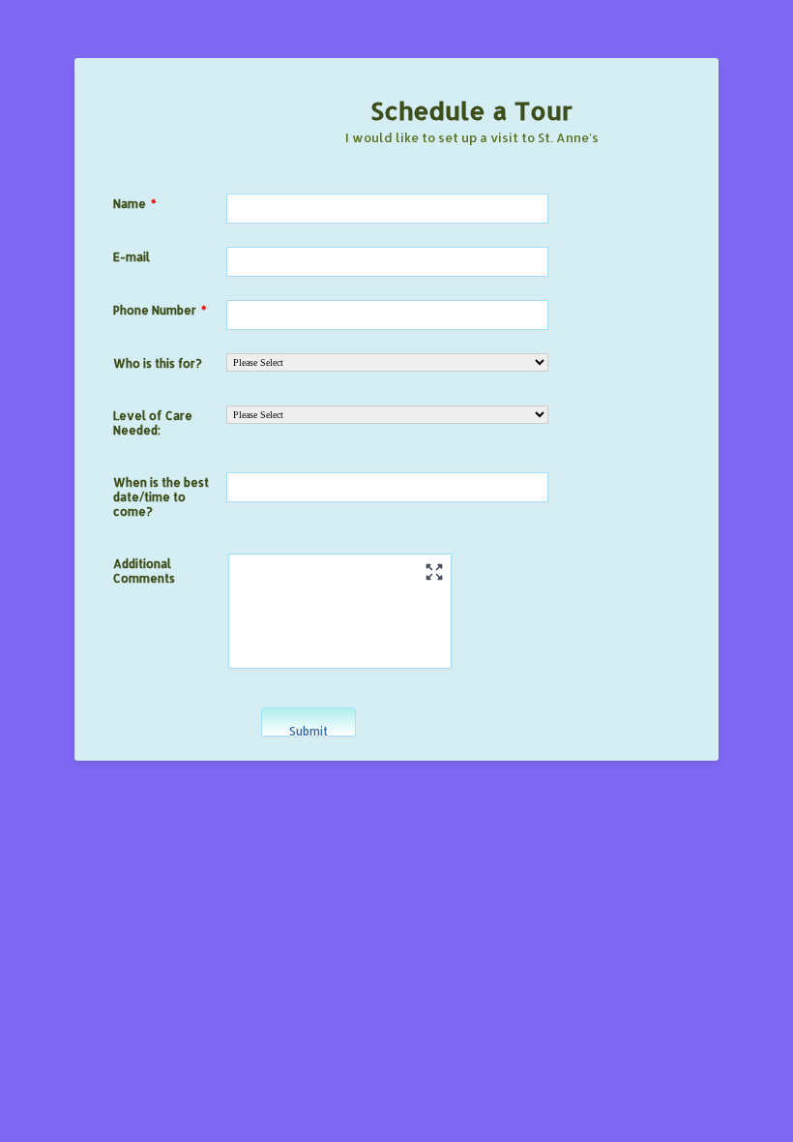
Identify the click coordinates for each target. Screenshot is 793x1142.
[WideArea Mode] (434, 572)
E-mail (131, 257)
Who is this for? (157, 363)
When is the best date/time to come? (161, 497)
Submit (308, 730)
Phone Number (159, 310)
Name (134, 203)
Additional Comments (144, 571)
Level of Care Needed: (152, 422)
